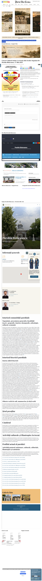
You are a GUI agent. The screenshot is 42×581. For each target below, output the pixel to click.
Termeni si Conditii (25, 574)
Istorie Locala (24, 98)
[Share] (20, 73)
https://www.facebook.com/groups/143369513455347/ (28, 193)
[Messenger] (27, 73)
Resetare (14, 132)
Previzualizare (6, 132)
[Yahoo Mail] (30, 73)
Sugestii (18, 574)
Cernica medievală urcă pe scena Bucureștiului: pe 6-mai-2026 (20, 37)
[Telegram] (26, 73)
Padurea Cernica (5, 574)
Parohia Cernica (7, 45)
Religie (3, 45)
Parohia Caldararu (23, 45)
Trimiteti (10, 132)
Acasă (5, 63)
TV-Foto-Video (26, 4)
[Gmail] (28, 73)
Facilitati (21, 574)
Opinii (19, 4)
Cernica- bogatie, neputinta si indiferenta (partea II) (10, 96)
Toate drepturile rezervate (23, 578)
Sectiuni (12, 4)
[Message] (32, 73)
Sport (23, 93)
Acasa (4, 4)
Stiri (9, 4)
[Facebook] (22, 73)
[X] (31, 73)
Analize (16, 4)
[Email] (24, 73)
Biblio (15, 574)
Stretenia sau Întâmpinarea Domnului (26, 88)
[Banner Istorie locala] (21, 56)
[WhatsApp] (23, 73)
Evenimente (30, 4)
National (22, 4)
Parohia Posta (28, 45)
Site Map (30, 574)
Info (7, 4)
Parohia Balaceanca (18, 45)
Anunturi (35, 4)
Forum (38, 4)
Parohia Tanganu (12, 45)
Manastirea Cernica (33, 45)
